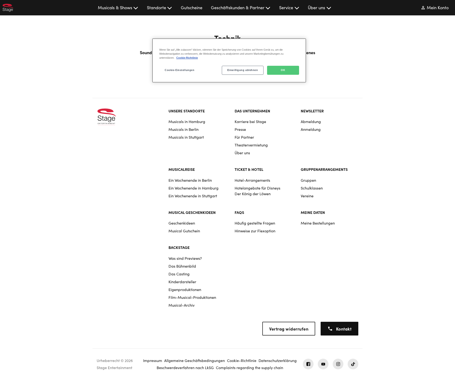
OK (283, 70)
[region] (229, 60)
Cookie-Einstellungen (179, 70)
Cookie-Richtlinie (187, 57)
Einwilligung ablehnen (242, 70)
